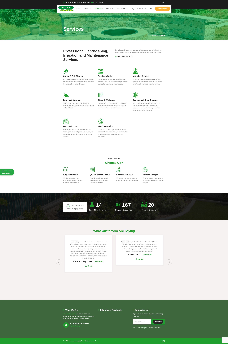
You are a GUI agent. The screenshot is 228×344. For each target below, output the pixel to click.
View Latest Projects (124, 56)
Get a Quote (162, 9)
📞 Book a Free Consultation (7, 172)
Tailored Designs (124, 175)
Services (98, 9)
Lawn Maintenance (71, 100)
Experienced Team (98, 175)
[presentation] (58, 262)
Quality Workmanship (73, 175)
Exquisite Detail (150, 175)
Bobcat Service (70, 126)
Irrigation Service (141, 76)
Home (78, 9)
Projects (109, 9)
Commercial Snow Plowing (145, 100)
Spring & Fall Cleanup (73, 76)
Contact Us (142, 9)
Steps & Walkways (106, 100)
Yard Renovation (105, 126)
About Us (87, 9)
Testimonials (122, 9)
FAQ (132, 9)
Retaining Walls (105, 76)
